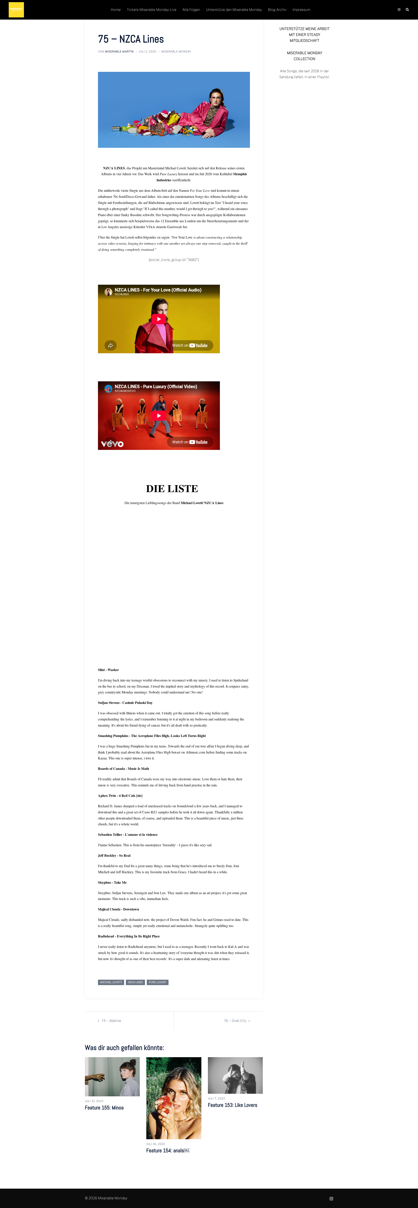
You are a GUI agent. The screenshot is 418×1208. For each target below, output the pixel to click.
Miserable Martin (119, 51)
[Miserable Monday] (16, 9)
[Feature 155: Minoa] (112, 1076)
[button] (407, 10)
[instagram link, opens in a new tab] (398, 10)
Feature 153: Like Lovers (232, 1105)
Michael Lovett (111, 982)
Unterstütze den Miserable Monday (234, 10)
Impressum (301, 10)
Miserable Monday (176, 51)
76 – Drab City (235, 1021)
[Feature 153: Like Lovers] (235, 1075)
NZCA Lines (135, 982)
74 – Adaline (111, 1021)
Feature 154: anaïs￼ (167, 1150)
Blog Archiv (277, 10)
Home (116, 10)
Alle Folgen (191, 10)
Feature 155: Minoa (104, 1107)
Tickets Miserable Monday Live (151, 10)
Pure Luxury (157, 982)
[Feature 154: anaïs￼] (173, 1098)
